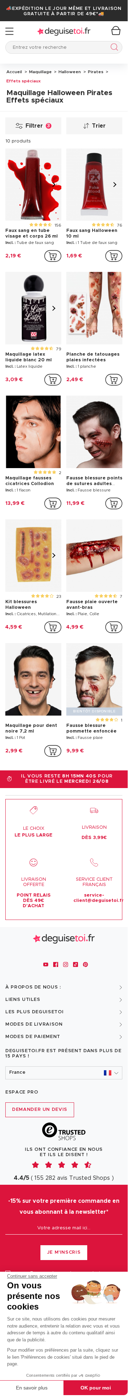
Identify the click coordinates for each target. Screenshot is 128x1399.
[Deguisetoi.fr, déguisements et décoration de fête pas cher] (63, 31)
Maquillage (40, 72)
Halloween (69, 72)
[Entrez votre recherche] (113, 48)
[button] (63, 1072)
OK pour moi (95, 1388)
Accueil (14, 72)
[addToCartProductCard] (52, 256)
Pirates (95, 72)
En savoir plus (32, 1388)
